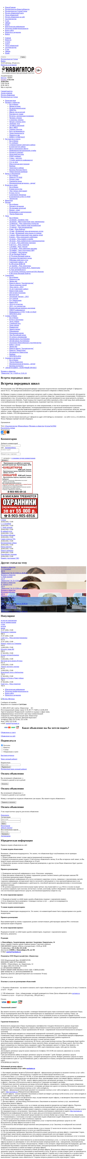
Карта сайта (9, 30)
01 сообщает (13, 143)
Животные (9, 200)
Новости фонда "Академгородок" (21, 283)
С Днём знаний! (7, 527)
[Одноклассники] (5, 432)
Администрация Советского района (22, 145)
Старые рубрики (11, 316)
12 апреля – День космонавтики (20, 227)
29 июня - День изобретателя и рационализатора (26, 241)
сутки (3, 624)
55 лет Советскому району (18, 289)
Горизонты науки (15, 181)
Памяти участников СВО (10, 558)
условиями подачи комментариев (23, 458)
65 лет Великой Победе (17, 254)
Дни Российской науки (17, 335)
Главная (12, 7)
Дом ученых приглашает (18, 191)
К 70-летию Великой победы (19, 256)
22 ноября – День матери (18, 252)
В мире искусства (15, 189)
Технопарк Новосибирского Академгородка (25, 343)
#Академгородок (11, 426)
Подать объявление (12, 13)
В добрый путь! (6, 531)
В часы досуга (14, 193)
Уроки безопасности (16, 133)
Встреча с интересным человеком (21, 116)
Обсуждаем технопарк (17, 293)
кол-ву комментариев (8, 622)
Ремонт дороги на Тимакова (11, 643)
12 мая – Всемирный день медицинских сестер (26, 231)
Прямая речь (13, 327)
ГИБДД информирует (17, 310)
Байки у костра (14, 344)
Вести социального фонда (18, 148)
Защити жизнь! (14, 329)
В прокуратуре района (17, 147)
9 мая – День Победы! (17, 229)
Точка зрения (14, 325)
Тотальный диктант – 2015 (19, 296)
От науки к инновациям (18, 337)
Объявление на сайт (8, 736)
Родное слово (14, 179)
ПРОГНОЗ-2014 (15, 314)
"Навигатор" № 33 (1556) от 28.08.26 (14, 573)
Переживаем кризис (16, 333)
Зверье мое (13, 281)
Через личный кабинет (9, 759)
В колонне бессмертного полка (20, 258)
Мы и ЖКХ (13, 127)
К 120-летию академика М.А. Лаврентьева (24, 268)
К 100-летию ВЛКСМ (17, 264)
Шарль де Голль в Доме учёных (12, 678)
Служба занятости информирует (21, 160)
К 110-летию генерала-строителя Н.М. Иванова (26, 271)
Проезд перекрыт (7, 550)
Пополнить (5, 815)
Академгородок (10, 19)
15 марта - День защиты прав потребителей (25, 225)
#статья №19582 (50, 426)
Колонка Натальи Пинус (18, 170)
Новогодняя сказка (16, 291)
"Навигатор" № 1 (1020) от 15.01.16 (14, 373)
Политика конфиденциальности (16, 28)
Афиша (7, 23)
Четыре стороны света (17, 122)
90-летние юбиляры (8, 535)
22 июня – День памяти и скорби (21, 239)
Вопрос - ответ (14, 210)
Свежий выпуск (7, 91)
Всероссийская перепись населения (22, 308)
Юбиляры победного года (18, 260)
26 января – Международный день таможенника (26, 221)
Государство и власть (12, 139)
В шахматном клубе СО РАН (19, 197)
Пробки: (4, 79)
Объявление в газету (8, 732)
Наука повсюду (6, 547)
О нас (7, 21)
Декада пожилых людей (18, 285)
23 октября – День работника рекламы (23, 248)
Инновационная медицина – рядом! (22, 183)
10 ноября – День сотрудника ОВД (21, 250)
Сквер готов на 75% (8, 539)
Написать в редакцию (13, 32)
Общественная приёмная (18, 172)
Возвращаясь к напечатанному (20, 212)
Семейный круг (15, 323)
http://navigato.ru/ (12, 1092)
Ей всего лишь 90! (7, 649)
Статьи (24, 11)
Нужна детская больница (10, 655)
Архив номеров (6, 93)
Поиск (7, 7)
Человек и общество (12, 102)
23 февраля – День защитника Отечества (24, 223)
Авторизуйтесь (10, 448)
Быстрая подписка (7, 755)
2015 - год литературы (17, 306)
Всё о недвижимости (17, 131)
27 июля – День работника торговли (22, 243)
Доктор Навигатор (16, 214)
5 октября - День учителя (18, 246)
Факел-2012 (13, 302)
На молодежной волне (17, 108)
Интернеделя (14, 295)
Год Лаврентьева (15, 300)
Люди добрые (14, 321)
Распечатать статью (8, 428)
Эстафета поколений (16, 125)
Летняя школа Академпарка (19, 341)
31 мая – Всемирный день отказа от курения (25, 233)
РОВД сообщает (15, 156)
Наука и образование (12, 173)
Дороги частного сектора (10, 666)
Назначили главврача (8, 632)
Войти (7, 34)
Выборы (12, 166)
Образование (14, 331)
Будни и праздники (16, 319)
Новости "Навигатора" (17, 350)
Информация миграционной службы (22, 150)
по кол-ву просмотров (9, 620)
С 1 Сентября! (6, 524)
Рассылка (6, 745)
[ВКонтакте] (2, 432)
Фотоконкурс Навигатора (18, 352)
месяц (3, 628)
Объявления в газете (10, 752)
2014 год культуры (16, 304)
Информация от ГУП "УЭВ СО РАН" (23, 312)
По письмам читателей (17, 208)
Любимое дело (14, 123)
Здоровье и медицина (13, 358)
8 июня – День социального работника (23, 237)
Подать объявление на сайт (15, 17)
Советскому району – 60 (18, 262)
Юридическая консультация (19, 164)
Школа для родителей (17, 112)
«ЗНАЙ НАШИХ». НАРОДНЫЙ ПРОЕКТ (21, 368)
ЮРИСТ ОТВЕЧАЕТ (17, 137)
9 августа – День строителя (19, 245)
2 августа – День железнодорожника (14, 638)
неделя (3, 626)
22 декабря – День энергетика (20, 266)
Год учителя (13, 298)
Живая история (14, 106)
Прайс (7, 25)
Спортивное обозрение (17, 195)
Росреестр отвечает (16, 152)
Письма (8, 202)
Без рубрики (13, 104)
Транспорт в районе (16, 168)
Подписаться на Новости (14, 9)
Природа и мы (14, 135)
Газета (21, 13)
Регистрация (5, 826)
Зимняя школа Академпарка (19, 339)
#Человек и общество (36, 426)
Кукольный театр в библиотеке (12, 672)
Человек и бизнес (15, 118)
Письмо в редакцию (16, 206)
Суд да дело (13, 162)
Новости (26, 9)
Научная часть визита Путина (11, 661)
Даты (7, 216)
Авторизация (5, 836)
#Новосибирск (23, 426)
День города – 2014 (16, 287)
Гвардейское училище (9, 554)
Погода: (4, 78)
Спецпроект (9, 275)
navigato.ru (76, 993)
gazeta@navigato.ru (12, 723)
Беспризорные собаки (9, 543)
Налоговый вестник (16, 154)
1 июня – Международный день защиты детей (26, 235)
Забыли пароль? (6, 828)
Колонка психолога (16, 366)
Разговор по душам (16, 114)
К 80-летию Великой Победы (20, 273)
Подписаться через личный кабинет (14, 769)
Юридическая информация (15, 26)
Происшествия (10, 100)
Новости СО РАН (15, 177)
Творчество (13, 198)
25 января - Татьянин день (18, 220)
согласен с (19, 458)
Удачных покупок (15, 129)
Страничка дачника (16, 120)
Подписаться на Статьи (13, 11)
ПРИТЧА (12, 110)
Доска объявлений (11, 15)
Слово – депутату (15, 158)
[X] (8, 432)
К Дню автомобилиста (17, 270)
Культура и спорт (11, 185)
